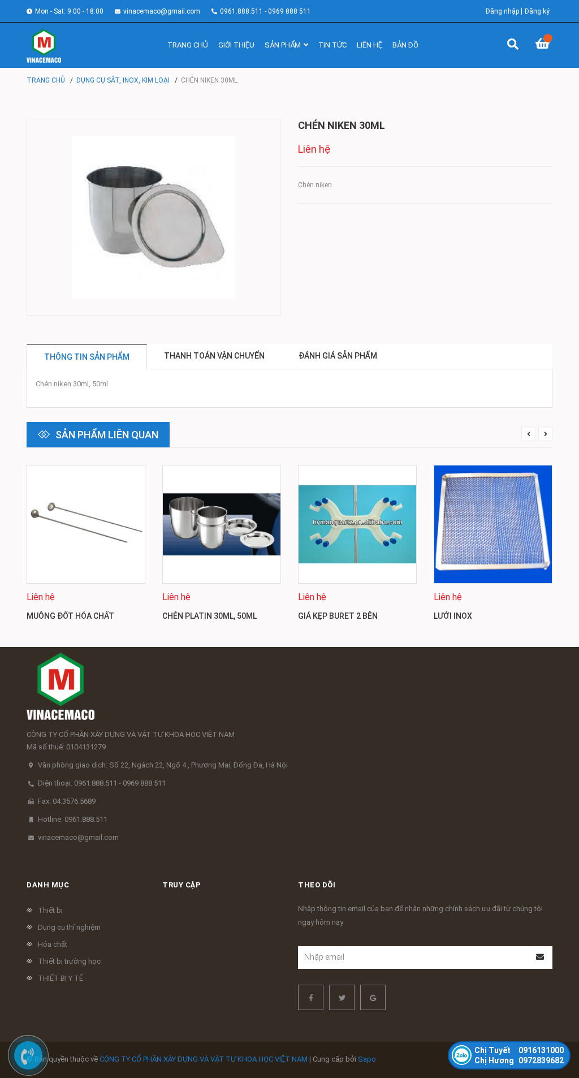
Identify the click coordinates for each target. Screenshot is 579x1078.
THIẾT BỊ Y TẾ (60, 978)
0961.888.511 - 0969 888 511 (265, 11)
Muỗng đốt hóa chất (70, 615)
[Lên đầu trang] (547, 1023)
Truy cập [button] (181, 885)
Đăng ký (537, 11)
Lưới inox (453, 615)
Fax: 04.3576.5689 (67, 801)
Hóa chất (52, 944)
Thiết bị (50, 910)
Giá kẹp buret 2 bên (338, 615)
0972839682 (519, 1060)
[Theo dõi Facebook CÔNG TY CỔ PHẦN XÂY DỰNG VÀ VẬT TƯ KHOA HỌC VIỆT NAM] (310, 997)
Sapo (367, 1059)
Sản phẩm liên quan (106, 435)
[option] (86, 547)
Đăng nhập (502, 11)
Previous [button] (528, 434)
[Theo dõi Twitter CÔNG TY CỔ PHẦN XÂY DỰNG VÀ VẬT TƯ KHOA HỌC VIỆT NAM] (342, 997)
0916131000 (519, 1050)
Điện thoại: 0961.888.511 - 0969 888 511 (102, 783)
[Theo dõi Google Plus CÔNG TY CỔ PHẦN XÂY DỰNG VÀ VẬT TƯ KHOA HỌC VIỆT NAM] (373, 997)
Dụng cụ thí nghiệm (69, 927)
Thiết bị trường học (69, 961)
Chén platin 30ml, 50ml (209, 615)
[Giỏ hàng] (543, 45)
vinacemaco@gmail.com (161, 11)
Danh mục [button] (48, 885)
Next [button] (545, 434)
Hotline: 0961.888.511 (72, 819)
